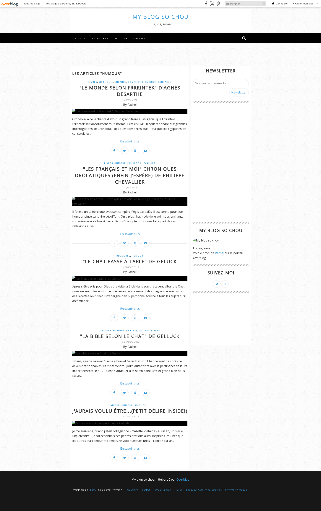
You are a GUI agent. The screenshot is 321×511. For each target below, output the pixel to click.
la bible (131, 330)
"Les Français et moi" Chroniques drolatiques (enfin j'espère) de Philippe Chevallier (130, 175)
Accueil (80, 38)
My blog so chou (160, 16)
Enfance (120, 81)
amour (115, 405)
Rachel (219, 253)
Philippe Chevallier (141, 163)
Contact (139, 38)
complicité (136, 81)
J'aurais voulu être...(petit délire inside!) (129, 411)
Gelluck (106, 330)
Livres (92, 81)
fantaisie (164, 81)
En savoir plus (130, 141)
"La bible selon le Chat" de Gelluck (130, 336)
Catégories (100, 38)
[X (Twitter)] (212, 3)
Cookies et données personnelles (203, 490)
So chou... (106, 81)
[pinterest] (218, 3)
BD (118, 255)
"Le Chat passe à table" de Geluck (130, 261)
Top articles (132, 490)
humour (151, 81)
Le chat (144, 330)
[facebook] (206, 3)
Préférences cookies (236, 490)
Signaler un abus (163, 490)
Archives (121, 38)
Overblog (182, 479)
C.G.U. (179, 490)
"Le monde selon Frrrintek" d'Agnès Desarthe (130, 90)
